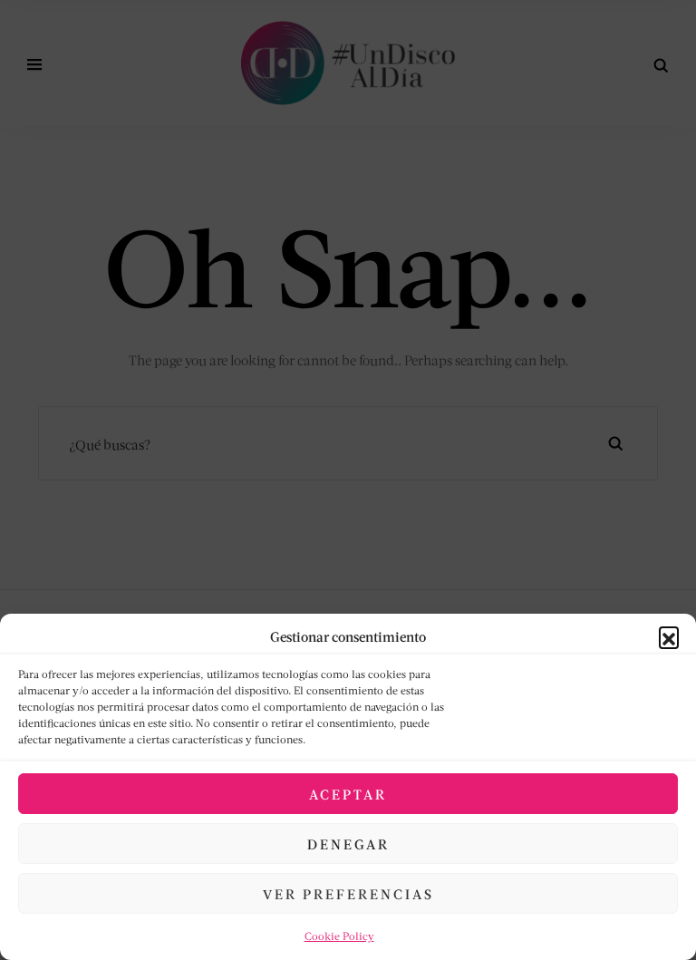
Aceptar (348, 794)
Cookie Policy (339, 936)
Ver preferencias (348, 894)
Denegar (348, 844)
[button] (669, 636)
